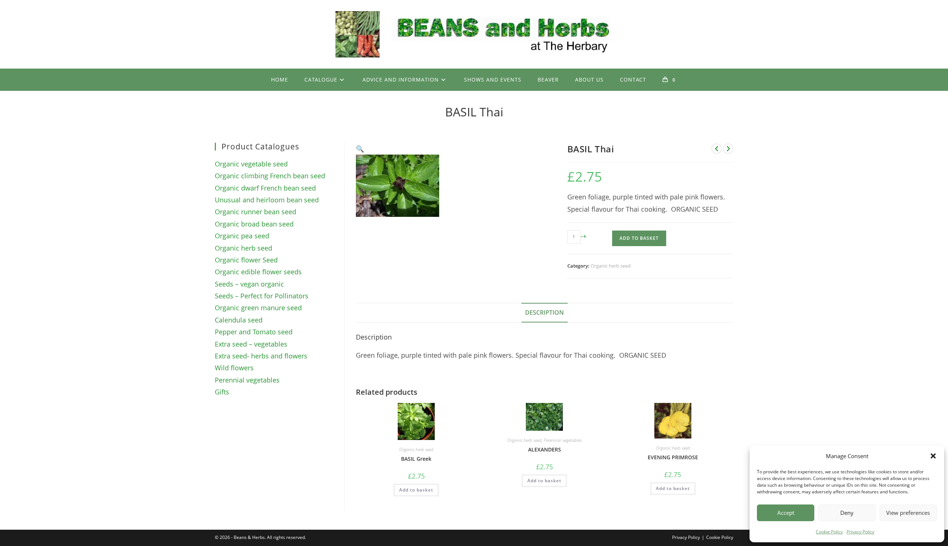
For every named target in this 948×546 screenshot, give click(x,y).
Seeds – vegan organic (249, 283)
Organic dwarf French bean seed (265, 187)
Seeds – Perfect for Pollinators (261, 295)
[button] (933, 456)
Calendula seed (239, 319)
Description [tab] (544, 312)
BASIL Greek (416, 458)
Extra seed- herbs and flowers (261, 355)
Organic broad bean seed (254, 223)
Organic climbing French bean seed (270, 175)
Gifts (222, 391)
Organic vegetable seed (251, 163)
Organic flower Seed (246, 259)
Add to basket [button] (416, 490)
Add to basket (639, 238)
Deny (847, 512)
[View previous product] (716, 148)
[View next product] (728, 148)
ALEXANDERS (544, 449)
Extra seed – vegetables (251, 344)
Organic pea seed (242, 235)
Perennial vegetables (563, 440)
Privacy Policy (860, 532)
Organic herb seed (611, 265)
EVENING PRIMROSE (673, 457)
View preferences (908, 512)
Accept (785, 512)
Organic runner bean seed (255, 211)
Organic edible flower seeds (258, 271)
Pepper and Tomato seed (254, 331)
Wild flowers (234, 367)
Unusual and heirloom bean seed (267, 199)
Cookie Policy (829, 532)
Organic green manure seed (258, 307)
